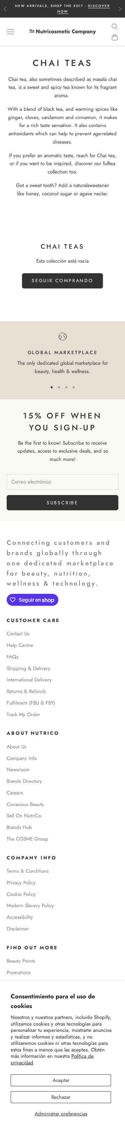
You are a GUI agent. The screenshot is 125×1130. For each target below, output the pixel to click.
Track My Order (23, 714)
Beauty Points (21, 961)
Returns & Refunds (26, 691)
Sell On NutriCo (24, 815)
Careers (15, 792)
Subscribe (62, 502)
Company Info (22, 758)
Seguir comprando (62, 280)
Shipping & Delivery (28, 668)
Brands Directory (24, 781)
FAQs (12, 656)
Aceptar (61, 1080)
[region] (62, 354)
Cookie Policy (21, 894)
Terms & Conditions (28, 871)
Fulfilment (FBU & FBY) (31, 703)
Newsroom (18, 769)
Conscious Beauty (25, 804)
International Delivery (29, 679)
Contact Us (18, 633)
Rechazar (60, 1097)
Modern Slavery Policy (30, 905)
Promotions (18, 972)
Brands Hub (19, 827)
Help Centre (20, 645)
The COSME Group (27, 839)
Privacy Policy (21, 882)
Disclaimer (18, 928)
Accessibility (20, 917)
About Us (16, 746)
